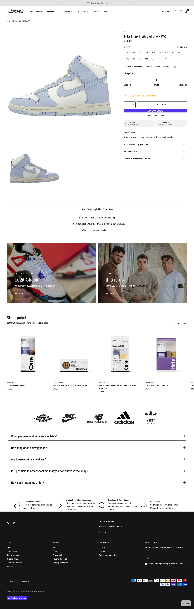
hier (174, 66)
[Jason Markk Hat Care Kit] (166, 354)
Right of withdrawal (13, 555)
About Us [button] (102, 532)
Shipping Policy (12, 558)
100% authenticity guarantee (136, 144)
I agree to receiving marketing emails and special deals (166, 564)
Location (102, 551)
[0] (185, 11)
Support (56, 542)
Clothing (65, 11)
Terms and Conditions (14, 562)
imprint (9, 547)
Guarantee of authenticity (108, 555)
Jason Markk (12, 382)
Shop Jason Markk (180, 323)
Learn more (104, 542)
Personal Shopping (60, 558)
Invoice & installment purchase (137, 158)
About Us (102, 547)
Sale (96, 11)
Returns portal (58, 555)
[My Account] (175, 11)
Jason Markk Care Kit (16, 385)
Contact (55, 551)
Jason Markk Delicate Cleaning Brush (70, 385)
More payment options (155, 115)
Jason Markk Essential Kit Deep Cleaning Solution (117, 387)
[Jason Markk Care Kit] (28, 354)
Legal (9, 542)
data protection (12, 551)
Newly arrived (36, 11)
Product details (130, 151)
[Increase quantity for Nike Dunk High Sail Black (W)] (133, 105)
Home (8, 21)
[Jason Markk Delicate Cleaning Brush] (74, 354)
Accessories (82, 11)
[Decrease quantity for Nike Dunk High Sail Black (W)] (126, 105)
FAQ (54, 547)
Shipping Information (60, 562)
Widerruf (10, 566)
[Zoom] (110, 35)
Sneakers (51, 11)
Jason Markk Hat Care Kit (156, 385)
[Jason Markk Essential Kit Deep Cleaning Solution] (120, 354)
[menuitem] (36, 11)
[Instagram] (16, 523)
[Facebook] (9, 523)
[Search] (181, 11)
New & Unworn (130, 132)
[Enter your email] (184, 558)
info (106, 11)
